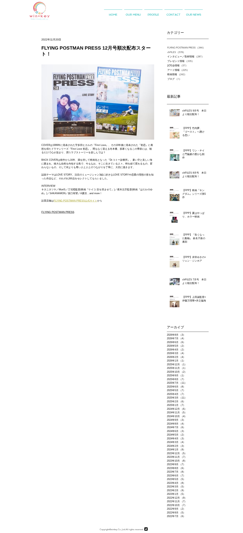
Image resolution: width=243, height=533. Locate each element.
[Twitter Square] (146, 529)
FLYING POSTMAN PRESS (57, 212)
